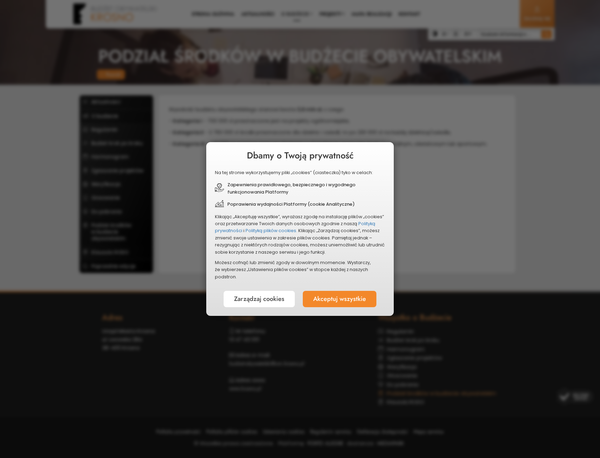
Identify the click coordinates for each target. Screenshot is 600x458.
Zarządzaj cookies (259, 298)
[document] (300, 229)
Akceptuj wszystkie (339, 298)
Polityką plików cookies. (271, 231)
